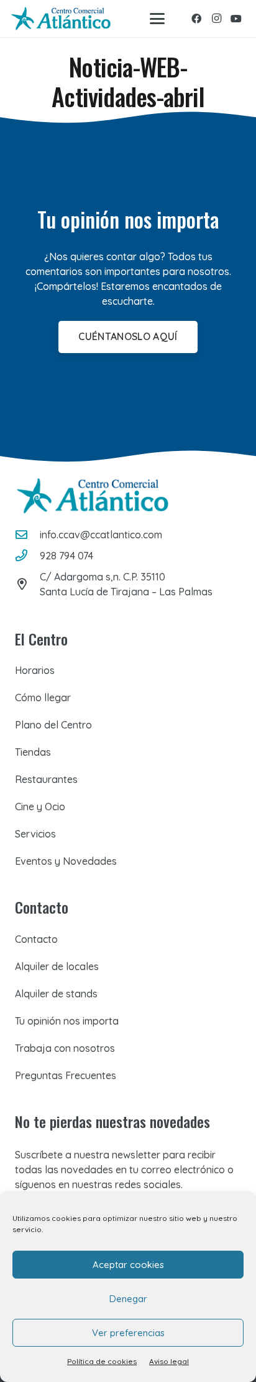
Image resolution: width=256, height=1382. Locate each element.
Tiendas (33, 752)
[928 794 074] (27, 555)
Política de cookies (102, 1361)
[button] (157, 18)
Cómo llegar (43, 697)
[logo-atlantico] (61, 18)
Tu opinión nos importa (67, 1021)
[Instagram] (216, 18)
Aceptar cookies (128, 1264)
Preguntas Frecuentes (65, 1075)
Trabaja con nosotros (65, 1048)
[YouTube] (236, 18)
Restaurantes (46, 779)
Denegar (128, 1299)
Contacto (36, 939)
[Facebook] (196, 18)
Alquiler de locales (57, 966)
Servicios (35, 834)
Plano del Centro (53, 725)
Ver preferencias (128, 1333)
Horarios (35, 670)
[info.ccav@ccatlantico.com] (27, 534)
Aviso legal (169, 1361)
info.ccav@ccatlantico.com (101, 534)
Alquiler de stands (56, 993)
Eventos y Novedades (66, 861)
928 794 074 (66, 555)
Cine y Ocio (40, 806)
